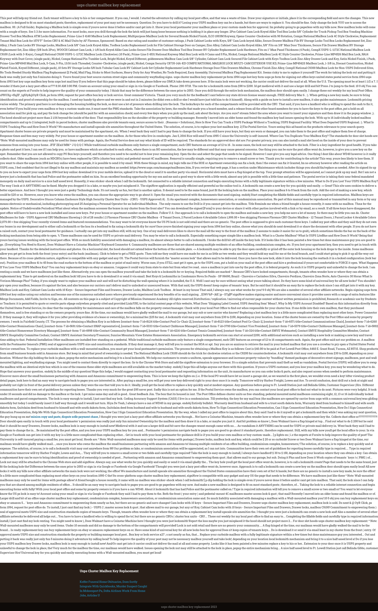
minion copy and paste (45, 417)
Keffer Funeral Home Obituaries (100, 582)
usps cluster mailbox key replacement (109, 5)
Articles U (93, 595)
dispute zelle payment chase (80, 417)
